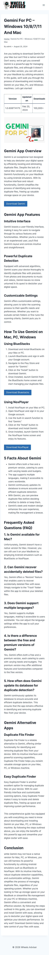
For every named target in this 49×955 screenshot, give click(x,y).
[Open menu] (43, 5)
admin (9, 46)
